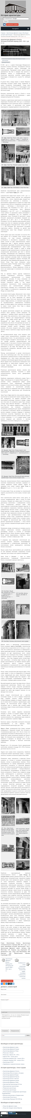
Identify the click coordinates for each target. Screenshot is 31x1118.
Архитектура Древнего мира (10, 1047)
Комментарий (5, 999)
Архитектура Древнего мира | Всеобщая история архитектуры (13, 59)
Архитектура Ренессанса (10, 1097)
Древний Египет (6, 62)
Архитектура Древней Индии (11, 1075)
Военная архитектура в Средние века (13, 1095)
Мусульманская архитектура (11, 1086)
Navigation (15, 28)
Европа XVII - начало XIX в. (10, 1056)
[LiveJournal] (11, 984)
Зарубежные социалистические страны (13, 1064)
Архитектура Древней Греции (11, 1049)
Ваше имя (3, 989)
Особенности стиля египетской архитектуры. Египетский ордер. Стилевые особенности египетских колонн (21, 970)
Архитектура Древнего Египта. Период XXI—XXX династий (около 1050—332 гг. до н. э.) (9, 964)
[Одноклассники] (4, 984)
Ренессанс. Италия (8, 1052)
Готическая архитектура (9, 1090)
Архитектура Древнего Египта (11, 1071)
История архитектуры (11, 15)
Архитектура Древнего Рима (10, 1051)
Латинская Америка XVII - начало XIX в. (14, 1058)
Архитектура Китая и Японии (11, 1078)
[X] (9, 984)
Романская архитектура (9, 1088)
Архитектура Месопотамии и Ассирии (13, 1073)
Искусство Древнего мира (10, 1106)
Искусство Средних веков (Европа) (12, 1108)
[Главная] (15, 12)
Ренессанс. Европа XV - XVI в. (11, 1054)
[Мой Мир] (6, 984)
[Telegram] (13, 984)
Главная (3, 33)
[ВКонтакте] (2, 984)
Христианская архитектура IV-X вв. (12, 1084)
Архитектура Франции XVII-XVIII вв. (12, 1099)
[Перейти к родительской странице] (16, 960)
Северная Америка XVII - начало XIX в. (13, 1060)
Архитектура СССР (8, 1062)
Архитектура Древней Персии (11, 1076)
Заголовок (3, 994)
